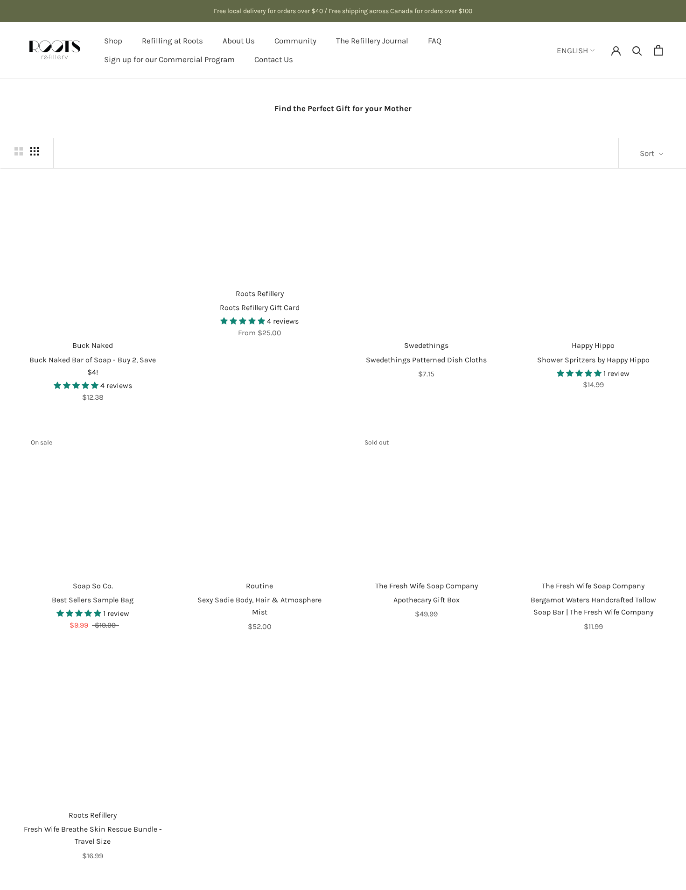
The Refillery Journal (372, 40)
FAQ (434, 40)
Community (295, 40)
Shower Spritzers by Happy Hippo (593, 359)
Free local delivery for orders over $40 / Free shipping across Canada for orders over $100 (343, 11)
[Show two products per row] (18, 151)
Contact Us (273, 59)
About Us (239, 40)
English (572, 50)
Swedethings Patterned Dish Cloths (426, 359)
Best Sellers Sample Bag (92, 599)
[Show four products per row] (34, 151)
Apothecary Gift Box (426, 599)
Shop (113, 40)
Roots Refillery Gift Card (260, 307)
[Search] (637, 50)
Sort (648, 153)
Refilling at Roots (172, 40)
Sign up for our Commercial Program (169, 59)
